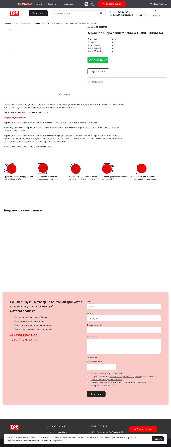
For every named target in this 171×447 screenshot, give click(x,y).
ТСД (15, 23)
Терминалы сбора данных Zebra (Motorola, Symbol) (41, 23)
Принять (158, 439)
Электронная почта (94, 325)
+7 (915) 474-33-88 (23, 340)
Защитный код (92, 358)
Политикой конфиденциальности (106, 379)
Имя (88, 301)
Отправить (96, 394)
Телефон (90, 313)
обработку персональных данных (125, 376)
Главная (7, 23)
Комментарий (92, 337)
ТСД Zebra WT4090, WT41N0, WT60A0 (81, 23)
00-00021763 (101, 27)
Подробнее (57, 440)
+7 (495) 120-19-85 (23, 335)
